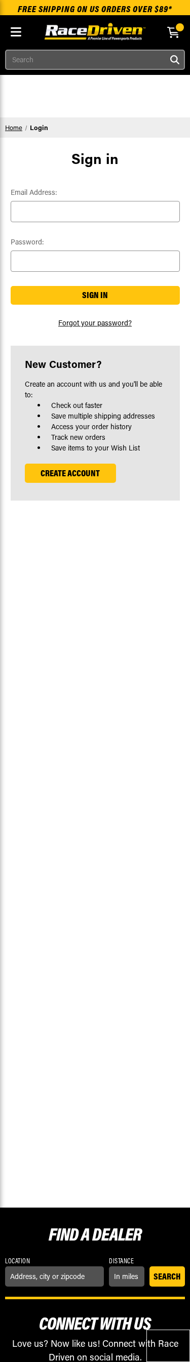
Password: (27, 241)
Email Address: (34, 192)
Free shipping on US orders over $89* (95, 9)
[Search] (175, 60)
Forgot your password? (95, 322)
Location (17, 1260)
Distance (121, 1260)
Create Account (70, 473)
